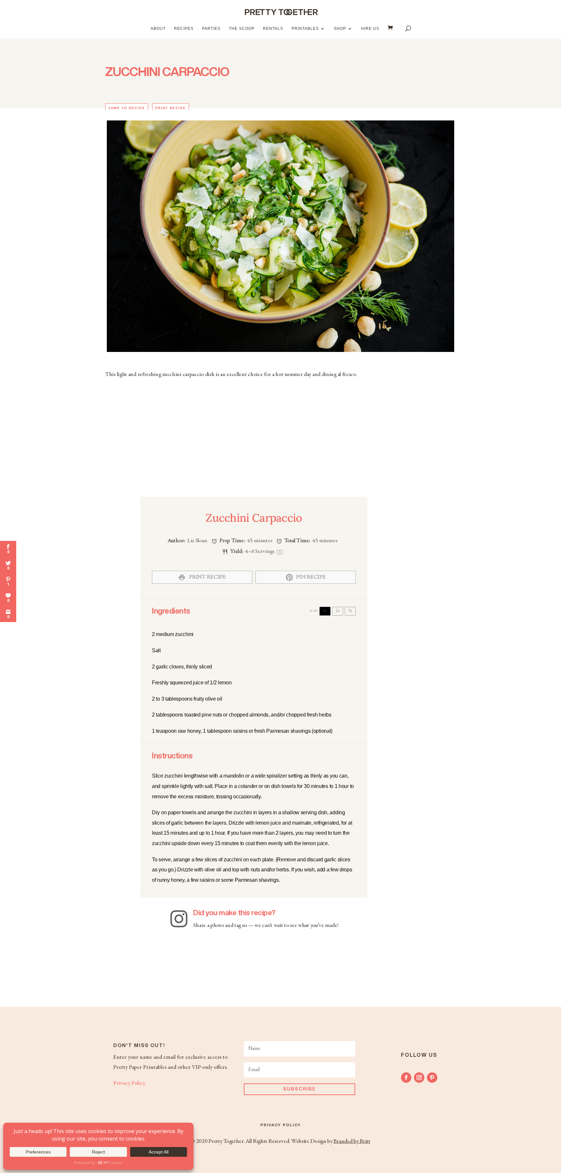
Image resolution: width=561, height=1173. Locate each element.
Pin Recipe (310, 577)
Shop (340, 28)
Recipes (183, 28)
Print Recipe (170, 108)
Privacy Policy (129, 1083)
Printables (305, 28)
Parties (211, 28)
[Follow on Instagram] (419, 1077)
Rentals (273, 28)
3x (350, 611)
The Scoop (242, 28)
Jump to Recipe (126, 108)
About (158, 28)
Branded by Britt (351, 1141)
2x (338, 611)
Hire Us (370, 28)
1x (325, 611)
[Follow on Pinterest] (432, 1077)
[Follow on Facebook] (406, 1077)
